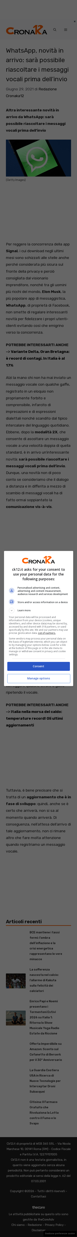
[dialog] (38, 618)
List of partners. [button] (47, 633)
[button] (38, 610)
